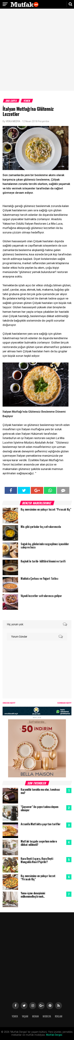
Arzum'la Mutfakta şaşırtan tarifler (41, 824)
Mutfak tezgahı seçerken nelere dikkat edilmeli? (39, 843)
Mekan (35, 1016)
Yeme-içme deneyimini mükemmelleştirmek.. (33, 894)
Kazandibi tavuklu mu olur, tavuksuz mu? (40, 791)
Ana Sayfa (11, 100)
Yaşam (25, 1016)
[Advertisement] (37, 50)
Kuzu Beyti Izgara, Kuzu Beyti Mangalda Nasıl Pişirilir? (37, 860)
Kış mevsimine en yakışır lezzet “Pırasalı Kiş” (38, 877)
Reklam (58, 1016)
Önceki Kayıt (9, 703)
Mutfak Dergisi (54, 1034)
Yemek (27, 100)
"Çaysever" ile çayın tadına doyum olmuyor (39, 808)
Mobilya (47, 1016)
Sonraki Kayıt (64, 703)
